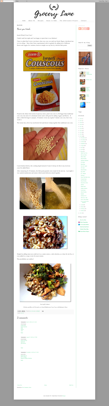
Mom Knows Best (84, 182)
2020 (81, 122)
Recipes (40, 21)
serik (22, 330)
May (82, 151)
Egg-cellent (83, 171)
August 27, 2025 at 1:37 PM (31, 337)
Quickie (82, 184)
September (83, 143)
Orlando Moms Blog (84, 229)
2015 (81, 130)
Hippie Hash (83, 186)
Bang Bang (83, 164)
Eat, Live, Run (83, 220)
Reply (22, 332)
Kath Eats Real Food (84, 226)
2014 (81, 132)
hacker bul (23, 341)
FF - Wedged (83, 173)
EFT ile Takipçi (24, 357)
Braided (82, 193)
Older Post (71, 385)
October (82, 141)
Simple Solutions (84, 188)
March (82, 206)
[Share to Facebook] (23, 311)
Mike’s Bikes (83, 156)
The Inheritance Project (69, 21)
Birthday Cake (89, 79)
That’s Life (88, 102)
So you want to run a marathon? (85, 202)
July (82, 147)
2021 (81, 120)
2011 (81, 213)
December (83, 137)
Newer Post (19, 385)
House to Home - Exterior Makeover (88, 89)
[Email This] (18, 311)
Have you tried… (84, 154)
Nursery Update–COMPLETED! (89, 73)
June (82, 149)
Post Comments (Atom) (26, 387)
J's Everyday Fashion (84, 224)
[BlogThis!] (20, 311)
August (82, 145)
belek (22, 328)
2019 (81, 124)
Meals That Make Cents (85, 177)
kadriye (22, 329)
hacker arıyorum (24, 326)
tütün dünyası (23, 343)
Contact (84, 21)
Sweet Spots (83, 190)
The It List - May (84, 197)
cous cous (22, 313)
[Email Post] (42, 311)
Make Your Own (84, 153)
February (83, 208)
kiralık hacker (23, 325)
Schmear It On (83, 195)
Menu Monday (83, 158)
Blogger (63, 395)
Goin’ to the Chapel (84, 199)
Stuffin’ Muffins (87, 95)
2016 (81, 128)
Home (24, 21)
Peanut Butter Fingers (84, 231)
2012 (81, 136)
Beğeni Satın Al (24, 355)
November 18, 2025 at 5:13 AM (32, 352)
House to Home (51, 21)
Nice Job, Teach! (84, 166)
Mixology (83, 175)
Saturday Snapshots (84, 160)
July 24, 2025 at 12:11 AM (31, 322)
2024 (81, 118)
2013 (81, 134)
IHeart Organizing (84, 222)
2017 (81, 126)
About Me (31, 21)
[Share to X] (21, 311)
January (82, 210)
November (83, 139)
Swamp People (83, 179)
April (82, 204)
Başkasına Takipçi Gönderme (26, 358)
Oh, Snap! (83, 167)
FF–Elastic (83, 162)
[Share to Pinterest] (24, 311)
